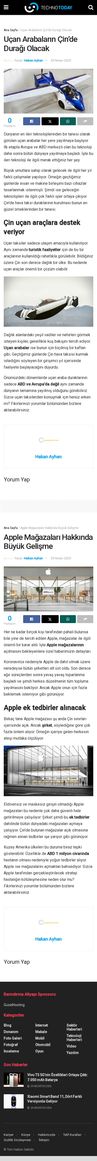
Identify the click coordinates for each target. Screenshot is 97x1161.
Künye (25, 1135)
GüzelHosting (14, 1005)
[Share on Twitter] (50, 121)
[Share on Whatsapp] (68, 121)
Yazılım (73, 1053)
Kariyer (8, 1135)
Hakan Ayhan (33, 60)
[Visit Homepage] (48, 7)
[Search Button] (90, 7)
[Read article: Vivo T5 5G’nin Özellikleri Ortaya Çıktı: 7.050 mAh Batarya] (14, 1080)
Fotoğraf (11, 1045)
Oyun (39, 1051)
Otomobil (42, 1045)
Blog (7, 1025)
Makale (41, 1032)
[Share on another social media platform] (85, 121)
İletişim (44, 1140)
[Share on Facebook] (31, 121)
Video (71, 1046)
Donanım (11, 1032)
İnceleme (11, 1051)
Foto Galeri (13, 1038)
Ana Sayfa (11, 30)
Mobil (40, 1038)
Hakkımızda (46, 1135)
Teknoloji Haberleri (74, 1038)
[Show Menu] (6, 7)
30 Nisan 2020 (61, 60)
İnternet (41, 1025)
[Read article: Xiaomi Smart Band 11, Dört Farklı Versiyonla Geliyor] (14, 1101)
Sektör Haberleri (74, 1027)
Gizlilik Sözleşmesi (17, 1140)
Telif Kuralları (72, 1135)
